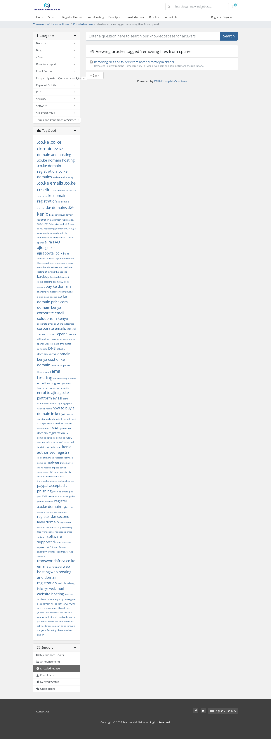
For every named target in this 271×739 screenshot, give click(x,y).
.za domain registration (62, 219)
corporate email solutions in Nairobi (55, 323)
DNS (52, 348)
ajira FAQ (52, 242)
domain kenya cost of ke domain (53, 359)
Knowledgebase (135, 17)
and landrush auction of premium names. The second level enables (56, 258)
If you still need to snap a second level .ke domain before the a (56, 423)
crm (62, 343)
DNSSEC (60, 348)
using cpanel (55, 566)
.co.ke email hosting (63, 177)
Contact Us (170, 17)
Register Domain (72, 17)
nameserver (43, 472)
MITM (40, 467)
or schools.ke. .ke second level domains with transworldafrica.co (54, 476)
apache (63, 271)
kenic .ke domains (56, 437)
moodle (47, 467)
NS (51, 472)
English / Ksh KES (225, 711)
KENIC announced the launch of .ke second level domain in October (55, 442)
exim (65, 398)
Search (229, 36)
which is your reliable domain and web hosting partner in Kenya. (56, 617)
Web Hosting (96, 17)
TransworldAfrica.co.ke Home (51, 24)
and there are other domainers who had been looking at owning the (55, 267)
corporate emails (51, 328)
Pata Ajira (114, 17)
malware (54, 462)
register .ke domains (56, 511)
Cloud (40, 296)
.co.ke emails (50, 183)
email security (61, 388)
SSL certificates (58, 547)
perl (67, 486)
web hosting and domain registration (54, 577)
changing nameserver (48, 291)
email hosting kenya (51, 383)
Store (52, 17)
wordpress (46, 625)
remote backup (53, 527)
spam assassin (63, 542)
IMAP (54, 427)
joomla (63, 428)
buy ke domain (58, 286)
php (71, 491)
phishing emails (60, 491)
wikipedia (60, 621)
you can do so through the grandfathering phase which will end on (56, 630)
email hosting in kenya (64, 378)
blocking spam (51, 281)
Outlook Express (66, 480)
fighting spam (65, 403)
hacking (41, 408)
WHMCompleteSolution (170, 81)
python (72, 496)
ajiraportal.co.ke (51, 253)
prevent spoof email (58, 496)
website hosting (50, 593)
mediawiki (67, 462)
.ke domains (56, 207)
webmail (56, 588)
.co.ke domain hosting (56, 160)
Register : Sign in (222, 17)
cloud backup (50, 296)
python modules (45, 501)
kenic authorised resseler (50, 457)
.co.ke (43, 142)
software (41, 537)
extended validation (47, 403)
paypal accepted (51, 485)
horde (49, 408)
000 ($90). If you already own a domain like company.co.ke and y (56, 233)
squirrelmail (43, 547)
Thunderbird (54, 551)
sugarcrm (42, 551)
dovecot (55, 365)
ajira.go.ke (46, 247)
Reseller (154, 17)
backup (43, 276)
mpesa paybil (59, 467)
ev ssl (57, 398)
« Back (94, 75)
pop (39, 496)
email (48, 371)
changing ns (66, 291)
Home (40, 17)
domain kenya (47, 354)
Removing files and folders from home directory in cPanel (148, 64)
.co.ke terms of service (64, 190)
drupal (63, 365)
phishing (44, 491)
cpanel (62, 333)
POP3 (44, 496)
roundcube (60, 531)
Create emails (52, 343)
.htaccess (42, 196)
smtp (69, 531)
